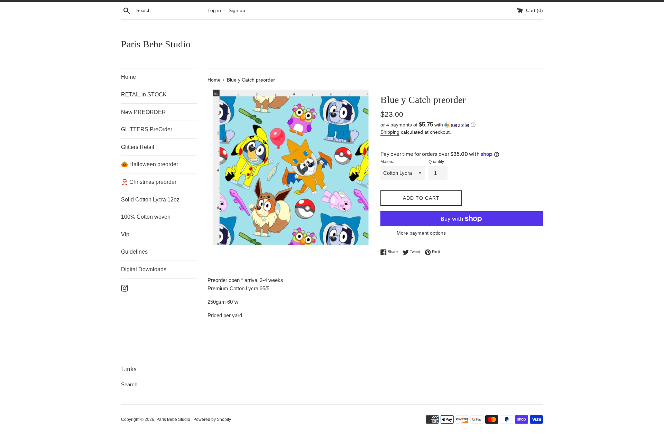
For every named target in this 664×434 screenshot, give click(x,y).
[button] (461, 125)
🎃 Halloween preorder (149, 164)
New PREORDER (143, 112)
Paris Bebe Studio (156, 44)
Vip (125, 234)
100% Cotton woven (145, 217)
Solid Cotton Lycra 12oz (150, 199)
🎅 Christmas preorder (148, 182)
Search (129, 384)
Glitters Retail (137, 147)
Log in (214, 10)
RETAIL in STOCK (144, 94)
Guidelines (134, 252)
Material (388, 161)
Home (128, 77)
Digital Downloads (143, 269)
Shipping (389, 132)
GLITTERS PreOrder (146, 129)
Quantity (436, 161)
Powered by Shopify (212, 419)
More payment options (421, 233)
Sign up (237, 10)
